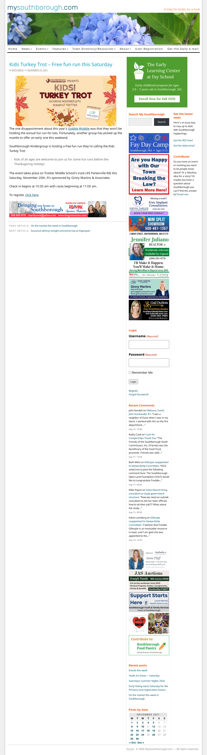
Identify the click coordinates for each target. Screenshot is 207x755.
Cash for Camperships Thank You (142, 436)
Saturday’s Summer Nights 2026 (147, 681)
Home (12, 49)
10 (142, 726)
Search (162, 122)
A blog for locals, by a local (182, 9)
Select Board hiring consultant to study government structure (148, 493)
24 (142, 734)
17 (142, 730)
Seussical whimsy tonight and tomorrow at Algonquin (60, 230)
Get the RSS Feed (183, 140)
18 (148, 730)
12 (153, 726)
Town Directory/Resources (93, 49)
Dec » (140, 742)
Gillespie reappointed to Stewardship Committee (148, 464)
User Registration (149, 49)
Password (143, 354)
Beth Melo (18, 70)
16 (137, 730)
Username (143, 336)
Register (133, 390)
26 (153, 734)
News (26, 49)
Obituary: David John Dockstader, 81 (146, 412)
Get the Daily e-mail (183, 49)
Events (41, 49)
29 (131, 738)
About (124, 49)
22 (131, 734)
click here (31, 195)
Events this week (138, 670)
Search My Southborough (147, 114)
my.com (42, 7)
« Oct (132, 742)
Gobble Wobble (79, 128)
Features (59, 49)
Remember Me (142, 372)
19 (153, 730)
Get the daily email (183, 145)
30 (137, 738)
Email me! (182, 194)
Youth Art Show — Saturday (144, 675)
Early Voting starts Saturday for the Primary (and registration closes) (148, 687)
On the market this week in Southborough (54, 225)
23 (137, 734)
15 (131, 730)
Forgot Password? (139, 394)
